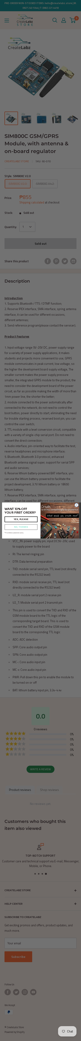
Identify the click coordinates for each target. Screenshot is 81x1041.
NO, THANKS (21, 527)
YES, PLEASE (21, 519)
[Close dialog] (76, 505)
